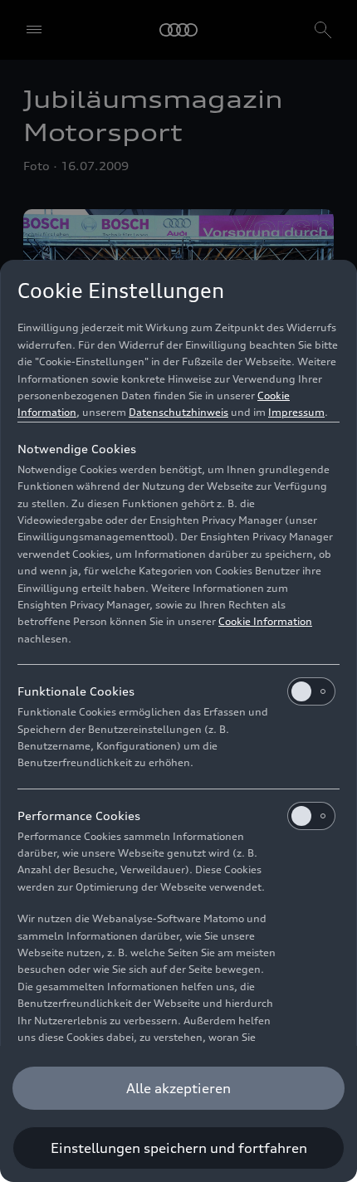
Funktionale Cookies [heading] (75, 691)
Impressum (296, 412)
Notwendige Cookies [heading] (76, 449)
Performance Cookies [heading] (78, 815)
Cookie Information (265, 621)
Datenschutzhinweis (178, 412)
